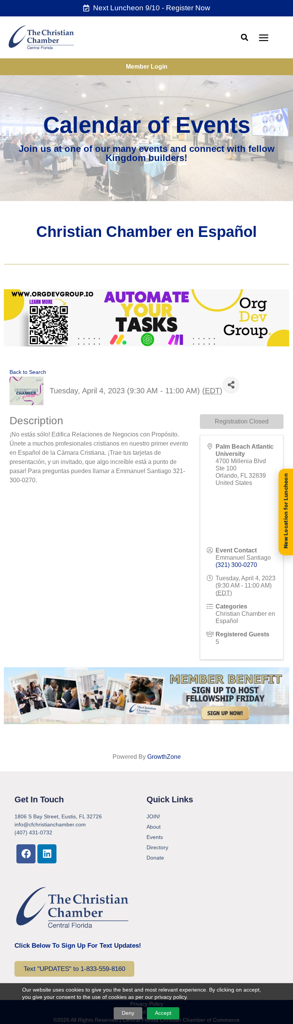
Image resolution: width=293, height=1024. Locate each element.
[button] (244, 37)
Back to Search (28, 372)
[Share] (231, 385)
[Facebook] (25, 853)
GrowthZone (164, 757)
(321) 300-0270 (236, 565)
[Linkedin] (46, 853)
